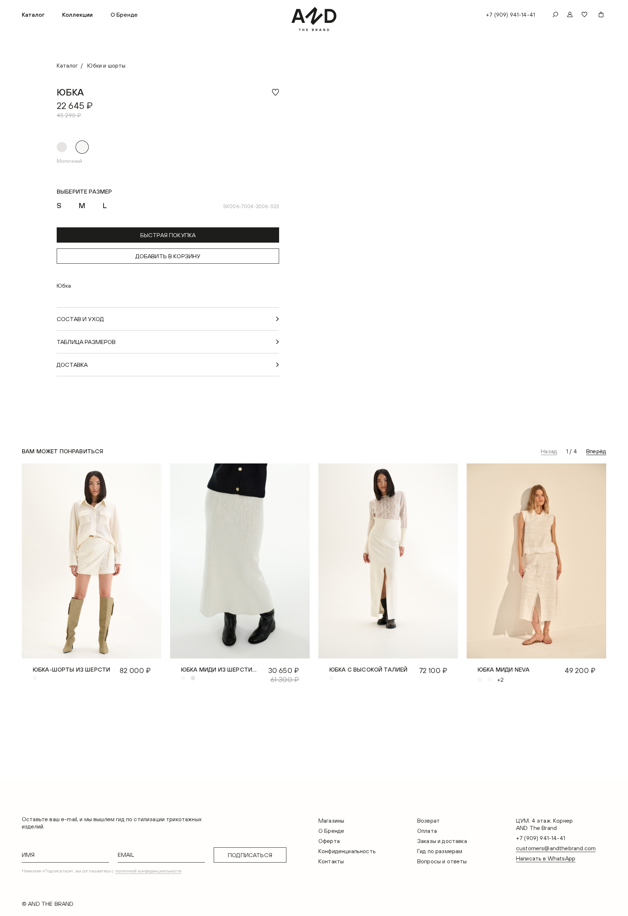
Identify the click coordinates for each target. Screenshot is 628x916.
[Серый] (62, 147)
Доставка (72, 364)
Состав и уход (80, 319)
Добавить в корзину (168, 256)
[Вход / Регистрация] (570, 14)
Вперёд (596, 451)
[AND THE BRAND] (314, 19)
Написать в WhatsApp (545, 858)
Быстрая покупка (168, 235)
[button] (33, 14)
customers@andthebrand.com (556, 848)
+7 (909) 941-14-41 (510, 14)
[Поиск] (555, 14)
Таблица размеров (86, 342)
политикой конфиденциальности (148, 871)
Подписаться (250, 855)
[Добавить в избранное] (275, 92)
